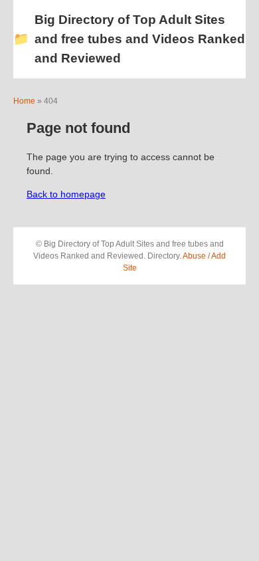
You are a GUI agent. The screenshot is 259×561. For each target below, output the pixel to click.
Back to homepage (66, 194)
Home (24, 101)
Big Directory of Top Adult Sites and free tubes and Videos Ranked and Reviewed (129, 39)
